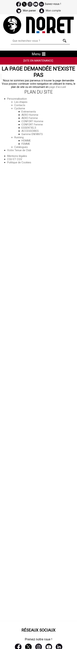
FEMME (25, 143)
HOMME (26, 140)
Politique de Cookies (19, 162)
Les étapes (20, 102)
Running (19, 137)
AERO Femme (29, 118)
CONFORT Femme (32, 124)
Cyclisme (19, 108)
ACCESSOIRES (30, 131)
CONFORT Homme (32, 121)
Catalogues (21, 147)
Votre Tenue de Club (19, 150)
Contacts (19, 105)
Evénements (28, 111)
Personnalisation (17, 98)
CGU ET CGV (14, 159)
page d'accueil (57, 87)
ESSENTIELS (28, 127)
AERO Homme (29, 114)
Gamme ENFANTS (32, 134)
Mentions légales (17, 156)
